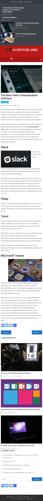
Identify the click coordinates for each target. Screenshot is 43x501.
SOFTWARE (5, 102)
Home (13, 2)
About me (20, 2)
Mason (19, 376)
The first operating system (26, 34)
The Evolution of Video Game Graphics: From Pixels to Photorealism (13, 10)
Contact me (28, 2)
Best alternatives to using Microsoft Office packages (20, 409)
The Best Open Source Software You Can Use (17, 445)
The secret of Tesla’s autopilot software (16, 373)
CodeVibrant (32, 497)
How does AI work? (9, 17)
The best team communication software (27, 24)
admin (18, 105)
